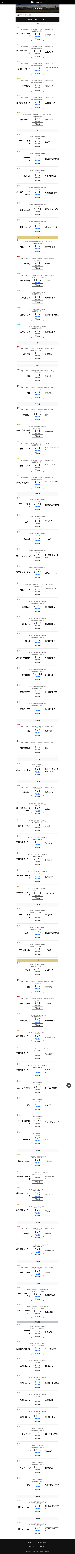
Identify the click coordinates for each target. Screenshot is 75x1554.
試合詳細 (37, 39)
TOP (20, 15)
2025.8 (46, 19)
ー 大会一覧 (31, 1546)
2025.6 (29, 19)
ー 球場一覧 (41, 1546)
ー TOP (29, 1542)
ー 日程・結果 (42, 1542)
